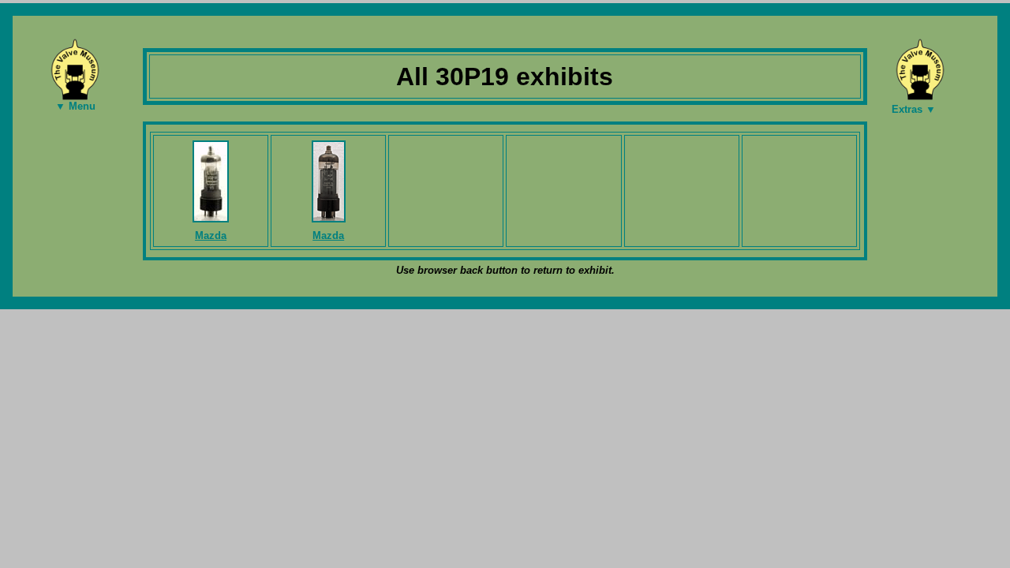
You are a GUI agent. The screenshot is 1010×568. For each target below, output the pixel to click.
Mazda (210, 235)
